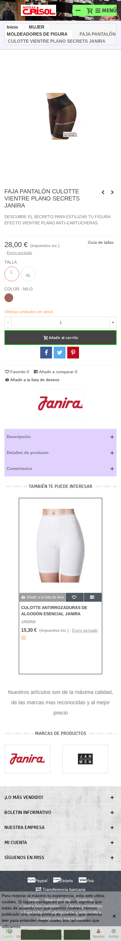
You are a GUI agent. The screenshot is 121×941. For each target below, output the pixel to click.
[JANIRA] (27, 759)
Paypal (40, 880)
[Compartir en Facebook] (46, 352)
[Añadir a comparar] (93, 597)
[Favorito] (75, 597)
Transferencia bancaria (63, 889)
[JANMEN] (85, 759)
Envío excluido (19, 253)
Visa (89, 880)
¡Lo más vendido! (23, 797)
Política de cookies (41, 935)
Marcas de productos (60, 733)
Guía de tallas (101, 242)
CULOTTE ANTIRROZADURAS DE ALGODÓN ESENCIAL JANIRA (54, 610)
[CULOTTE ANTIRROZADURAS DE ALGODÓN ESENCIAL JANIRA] (102, 192)
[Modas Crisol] (38, 10)
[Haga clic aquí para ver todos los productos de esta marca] (60, 403)
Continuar (77, 935)
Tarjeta (66, 880)
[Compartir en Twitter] (59, 352)
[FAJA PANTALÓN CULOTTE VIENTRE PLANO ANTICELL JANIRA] (112, 192)
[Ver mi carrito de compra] (89, 10)
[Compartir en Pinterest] (73, 352)
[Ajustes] (78, 10)
